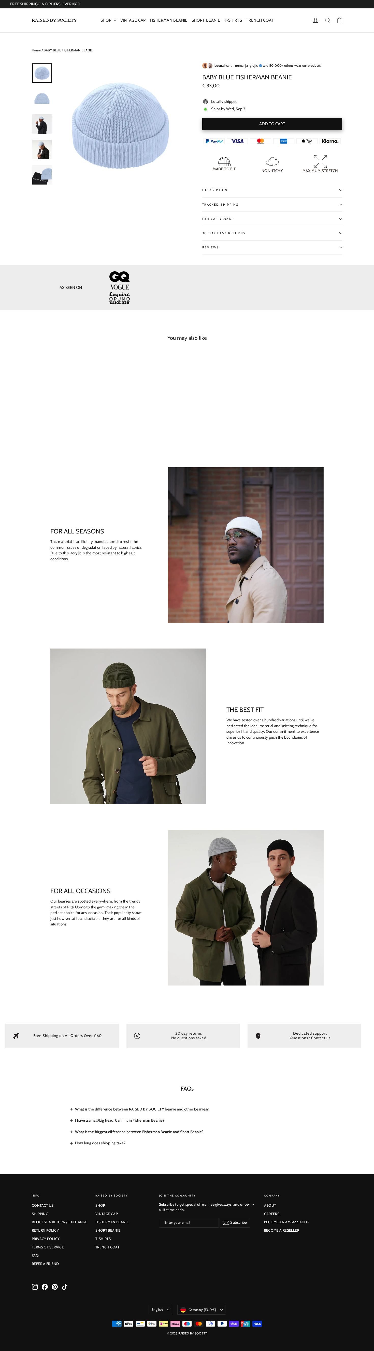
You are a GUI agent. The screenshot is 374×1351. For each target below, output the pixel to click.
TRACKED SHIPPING (220, 204)
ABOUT (270, 1205)
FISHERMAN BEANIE (169, 20)
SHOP (106, 20)
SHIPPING (40, 1214)
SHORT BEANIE (206, 20)
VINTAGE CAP (133, 20)
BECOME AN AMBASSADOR (287, 1222)
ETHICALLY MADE (218, 219)
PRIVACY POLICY (46, 1239)
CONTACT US (43, 1205)
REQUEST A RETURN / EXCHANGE (59, 1222)
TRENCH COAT (260, 20)
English (157, 1309)
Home (36, 50)
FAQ (35, 1255)
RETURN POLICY (45, 1230)
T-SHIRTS (233, 20)
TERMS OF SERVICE (48, 1247)
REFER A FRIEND (45, 1264)
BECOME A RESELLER (281, 1230)
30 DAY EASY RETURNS (224, 233)
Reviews (210, 247)
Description (214, 190)
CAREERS (272, 1214)
